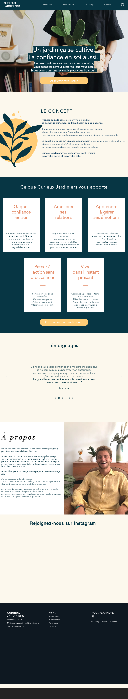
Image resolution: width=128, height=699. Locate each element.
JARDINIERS (12, 6)
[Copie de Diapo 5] (72, 397)
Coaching (53, 623)
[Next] (121, 377)
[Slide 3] (62, 397)
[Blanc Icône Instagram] (122, 4)
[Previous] (6, 377)
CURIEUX (10, 3)
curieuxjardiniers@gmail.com (25, 623)
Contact (52, 626)
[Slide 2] (59, 398)
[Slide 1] (55, 397)
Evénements (54, 619)
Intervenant (54, 616)
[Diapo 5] (69, 397)
